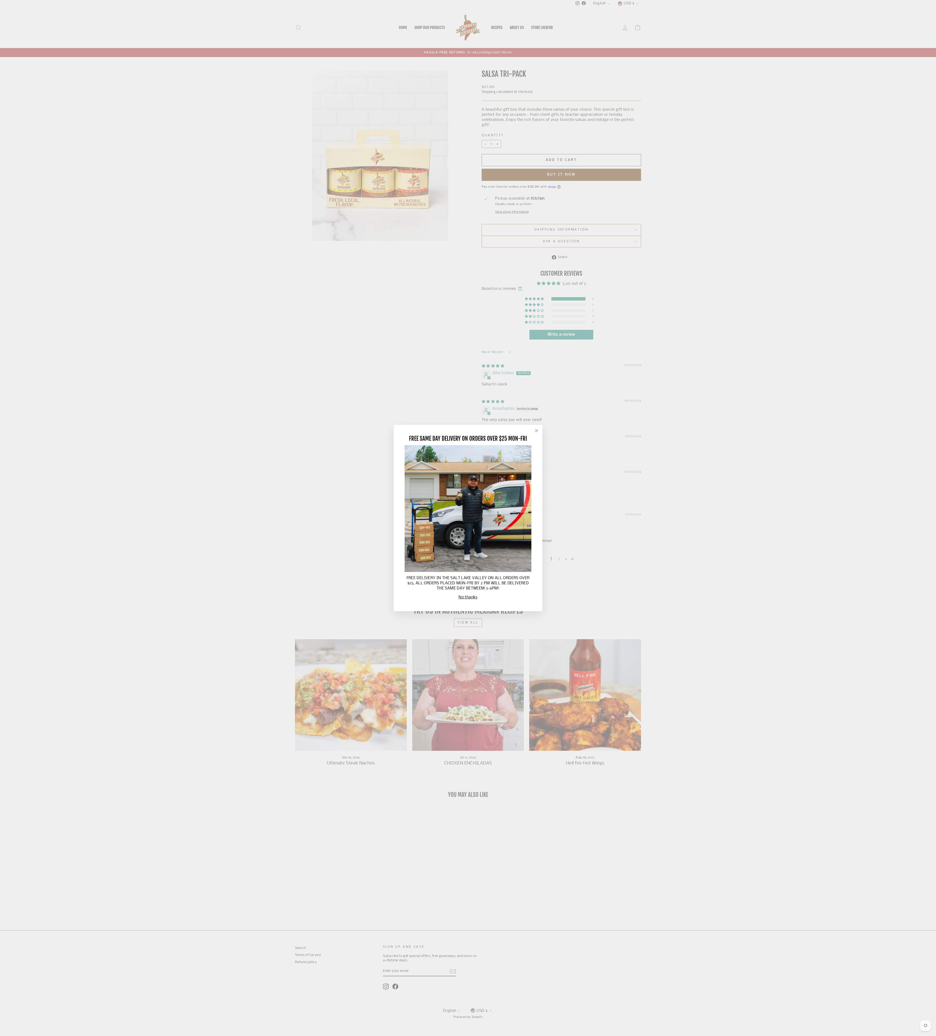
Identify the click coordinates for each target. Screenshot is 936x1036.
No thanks (467, 597)
